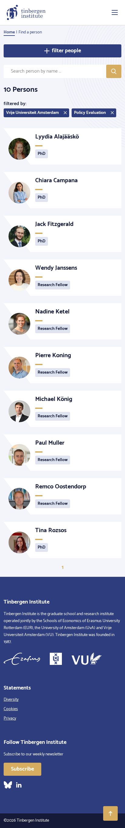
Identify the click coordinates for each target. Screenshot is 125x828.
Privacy (10, 718)
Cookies (11, 709)
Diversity (11, 699)
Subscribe (22, 769)
